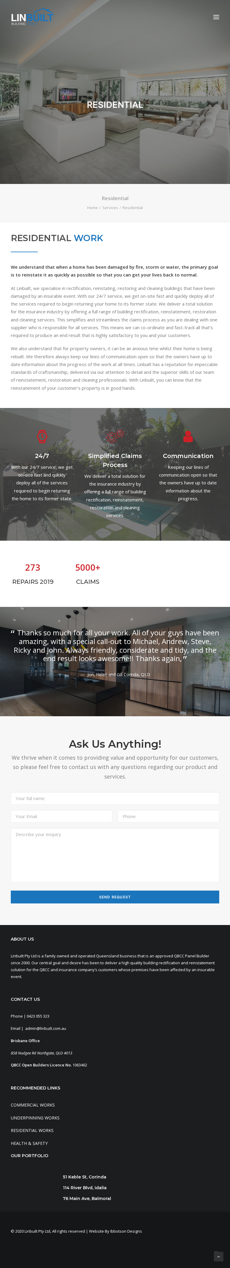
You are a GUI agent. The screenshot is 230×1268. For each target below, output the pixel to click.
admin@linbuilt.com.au (45, 1028)
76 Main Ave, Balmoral (87, 1198)
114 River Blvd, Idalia (85, 1187)
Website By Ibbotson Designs (115, 1231)
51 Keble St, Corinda (84, 1177)
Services (110, 207)
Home (92, 207)
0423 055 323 (38, 1016)
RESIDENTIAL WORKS (32, 1130)
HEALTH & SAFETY (29, 1143)
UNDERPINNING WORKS (35, 1118)
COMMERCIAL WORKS (33, 1105)
